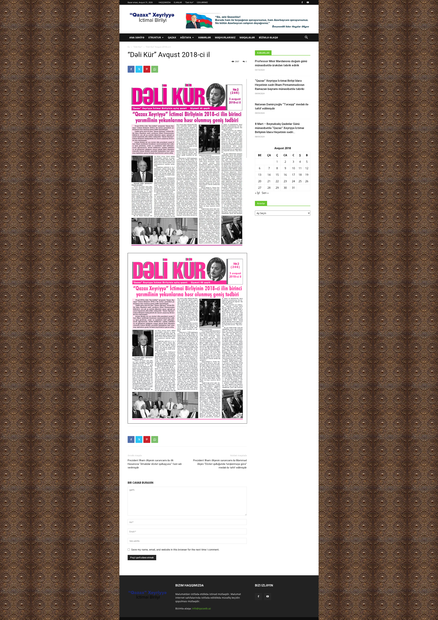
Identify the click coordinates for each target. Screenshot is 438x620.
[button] (306, 37)
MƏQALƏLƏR (247, 37)
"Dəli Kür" (137, 46)
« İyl (257, 193)
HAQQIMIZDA (165, 2)
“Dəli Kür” (189, 2)
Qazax (172, 37)
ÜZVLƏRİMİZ (202, 2)
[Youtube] (307, 2)
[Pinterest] (146, 69)
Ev (129, 46)
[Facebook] (302, 2)
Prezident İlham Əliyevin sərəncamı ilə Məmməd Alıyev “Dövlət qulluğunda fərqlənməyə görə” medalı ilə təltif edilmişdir (220, 464)
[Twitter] (139, 69)
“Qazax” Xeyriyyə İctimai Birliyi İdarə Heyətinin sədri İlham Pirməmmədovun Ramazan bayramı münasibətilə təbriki (279, 85)
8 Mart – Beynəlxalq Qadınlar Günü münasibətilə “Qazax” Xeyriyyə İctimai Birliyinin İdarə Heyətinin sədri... (279, 128)
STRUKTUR (154, 37)
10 (293, 168)
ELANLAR (178, 2)
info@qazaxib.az (201, 608)
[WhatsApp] (154, 69)
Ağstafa (185, 37)
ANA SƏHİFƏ (136, 37)
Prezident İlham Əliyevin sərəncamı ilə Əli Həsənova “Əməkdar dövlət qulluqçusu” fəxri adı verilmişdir (155, 464)
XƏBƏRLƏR (204, 37)
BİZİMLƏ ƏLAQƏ (268, 37)
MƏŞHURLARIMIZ (225, 37)
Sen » (265, 193)
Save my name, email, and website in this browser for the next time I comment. (175, 549)
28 (268, 188)
